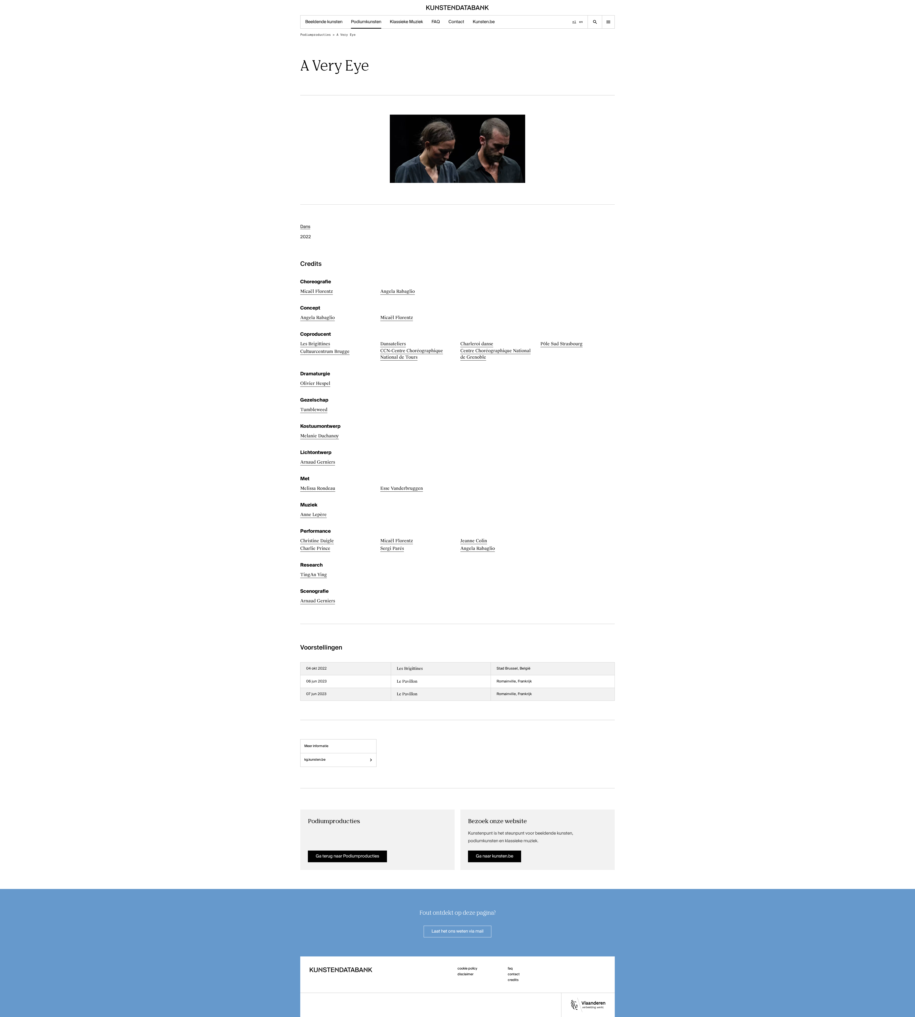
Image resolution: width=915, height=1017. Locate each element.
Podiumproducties (315, 35)
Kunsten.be (484, 22)
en (581, 22)
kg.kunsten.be (314, 759)
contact (514, 974)
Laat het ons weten (457, 931)
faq (510, 968)
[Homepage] (457, 7)
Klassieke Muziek (406, 22)
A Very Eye (346, 35)
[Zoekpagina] (595, 21)
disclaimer (465, 974)
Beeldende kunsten (323, 22)
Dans (305, 227)
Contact (456, 22)
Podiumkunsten (366, 22)
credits (513, 980)
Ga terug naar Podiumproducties (347, 856)
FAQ (436, 22)
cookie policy (467, 968)
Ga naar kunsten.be (494, 856)
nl (574, 22)
